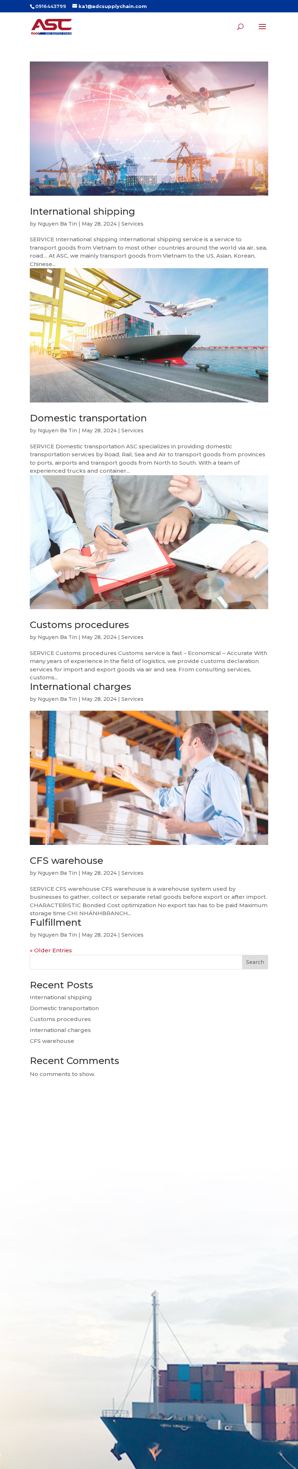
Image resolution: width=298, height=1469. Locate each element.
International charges (80, 686)
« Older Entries (51, 950)
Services (132, 224)
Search (255, 962)
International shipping (82, 211)
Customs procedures (79, 625)
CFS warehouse (66, 860)
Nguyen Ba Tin (57, 224)
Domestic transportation (88, 418)
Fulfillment (55, 922)
